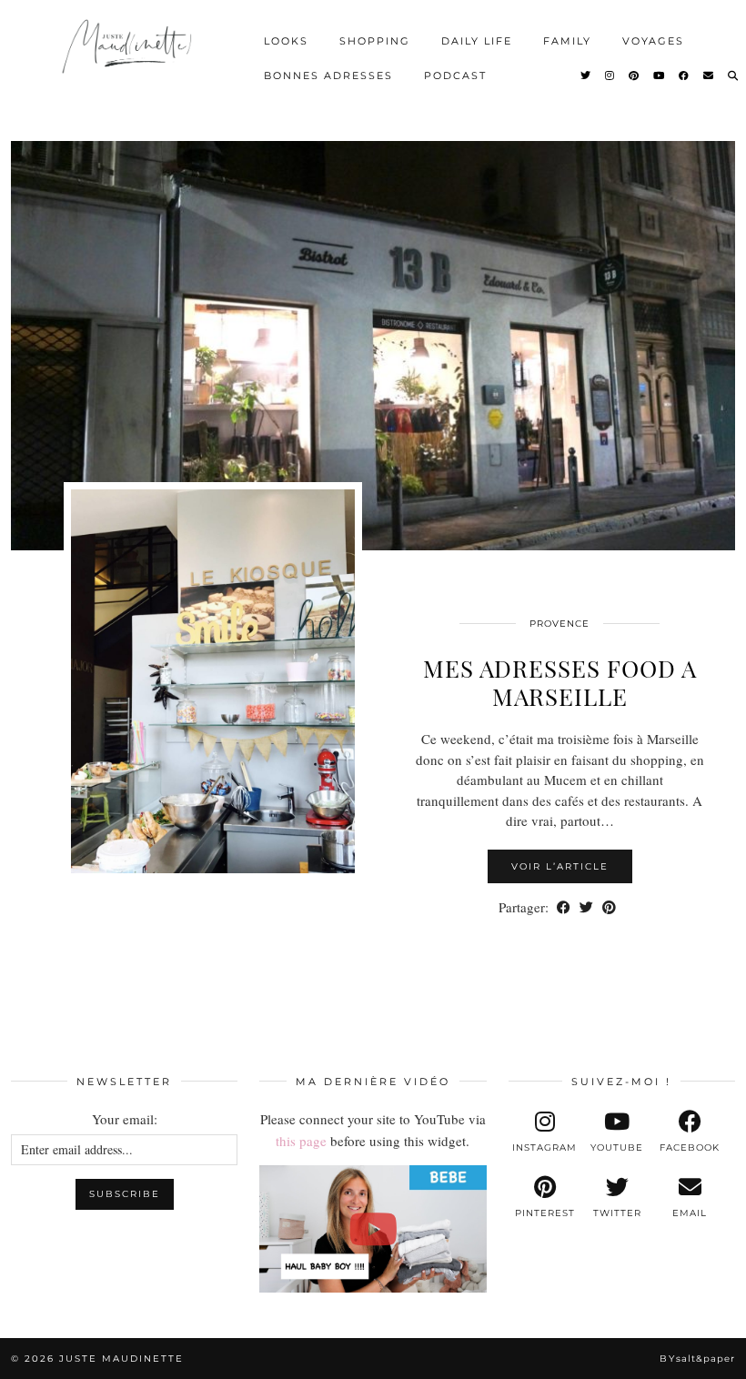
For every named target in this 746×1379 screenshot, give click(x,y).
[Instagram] (610, 75)
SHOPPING (374, 41)
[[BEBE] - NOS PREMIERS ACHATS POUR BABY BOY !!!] (372, 1229)
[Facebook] (685, 75)
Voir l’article (560, 866)
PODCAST (455, 75)
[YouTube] (659, 75)
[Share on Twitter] (586, 907)
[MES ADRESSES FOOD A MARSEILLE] (373, 345)
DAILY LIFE (476, 41)
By (697, 1358)
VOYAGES (653, 41)
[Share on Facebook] (563, 907)
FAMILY (567, 41)
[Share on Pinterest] (609, 907)
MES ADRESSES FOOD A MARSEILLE (560, 682)
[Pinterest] (634, 75)
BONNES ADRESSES (328, 75)
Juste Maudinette (121, 1358)
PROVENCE (559, 623)
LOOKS (286, 41)
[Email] (709, 75)
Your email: (124, 1119)
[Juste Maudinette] (128, 55)
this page (301, 1141)
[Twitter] (586, 75)
